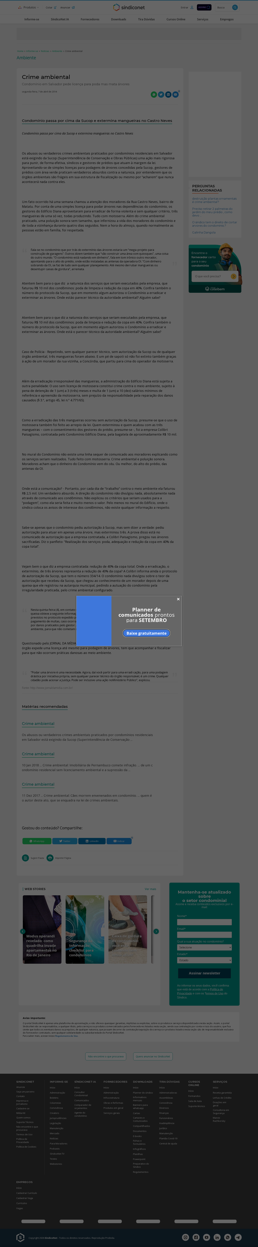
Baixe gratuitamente (147, 633)
